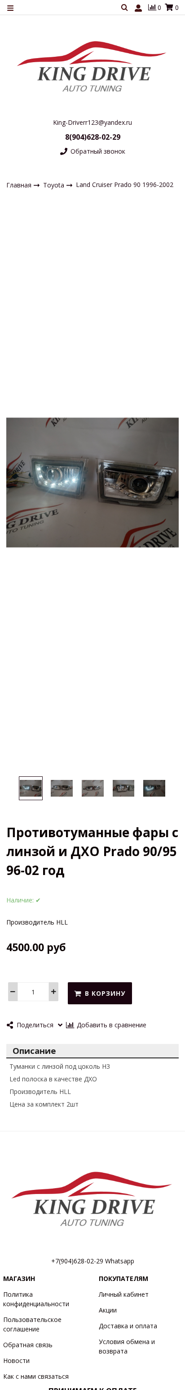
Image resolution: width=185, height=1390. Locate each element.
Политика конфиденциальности (36, 1299)
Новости (16, 1360)
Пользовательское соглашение (32, 1324)
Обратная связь (28, 1344)
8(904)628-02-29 (92, 137)
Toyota (54, 184)
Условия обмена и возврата (127, 1346)
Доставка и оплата (128, 1326)
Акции (108, 1310)
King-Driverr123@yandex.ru (92, 122)
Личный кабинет (124, 1294)
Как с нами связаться (36, 1376)
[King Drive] (92, 66)
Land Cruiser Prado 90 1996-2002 (124, 184)
